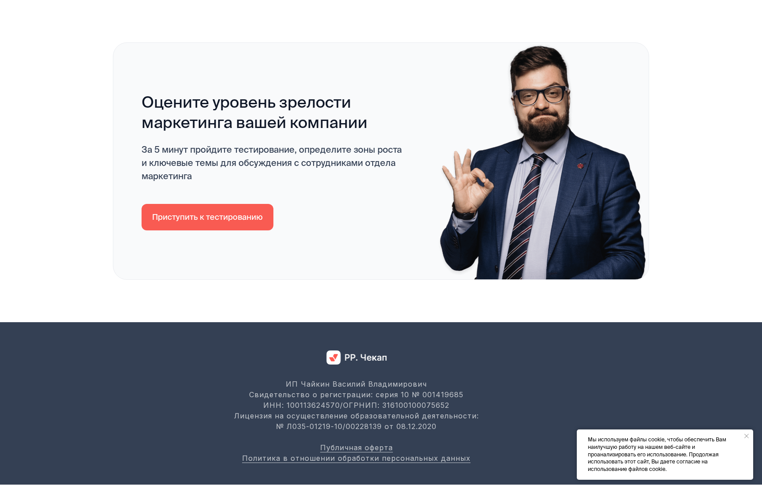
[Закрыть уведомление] (746, 436)
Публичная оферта (356, 447)
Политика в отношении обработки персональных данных (356, 458)
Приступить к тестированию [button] (207, 217)
